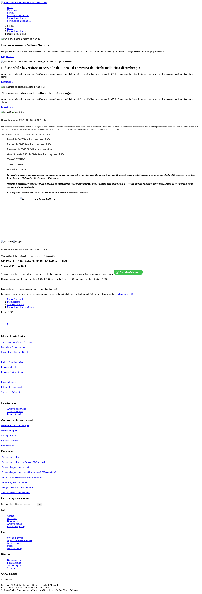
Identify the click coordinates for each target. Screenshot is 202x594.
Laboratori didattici (126, 294)
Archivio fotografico (16, 409)
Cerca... (4, 504)
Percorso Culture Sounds (12, 372)
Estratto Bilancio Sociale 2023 (16, 492)
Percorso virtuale (9, 367)
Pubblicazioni (13, 302)
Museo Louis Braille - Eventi (14, 352)
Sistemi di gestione (16, 538)
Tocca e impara (14, 565)
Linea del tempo (8, 382)
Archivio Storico (15, 411)
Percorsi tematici (14, 414)
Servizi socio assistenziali (19, 21)
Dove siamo (12, 521)
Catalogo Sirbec (8, 435)
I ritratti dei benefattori (11, 387)
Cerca (4, 579)
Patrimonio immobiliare (18, 15)
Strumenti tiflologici (10, 392)
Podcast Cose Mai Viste (12, 362)
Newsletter (12, 518)
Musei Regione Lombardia (14, 482)
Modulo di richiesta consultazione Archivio (21, 477)
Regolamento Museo (11, 457)
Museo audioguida (9, 430)
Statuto (10, 546)
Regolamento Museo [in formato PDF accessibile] (24, 462)
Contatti (10, 516)
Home (10, 7)
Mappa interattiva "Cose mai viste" (17, 487)
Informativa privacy (16, 526)
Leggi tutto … (7, 56)
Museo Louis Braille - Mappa (21, 307)
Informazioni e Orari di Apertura (17, 342)
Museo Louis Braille (16, 18)
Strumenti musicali (15, 304)
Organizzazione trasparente (19, 540)
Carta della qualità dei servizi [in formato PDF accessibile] (28, 472)
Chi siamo (12, 10)
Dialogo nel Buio (15, 560)
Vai (39, 504)
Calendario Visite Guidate (13, 347)
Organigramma (14, 543)
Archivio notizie (14, 524)
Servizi (10, 13)
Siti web (11, 568)
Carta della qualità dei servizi (15, 467)
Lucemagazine (14, 562)
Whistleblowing (14, 548)
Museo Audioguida (16, 299)
